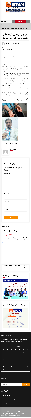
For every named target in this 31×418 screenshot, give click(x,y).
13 (15, 359)
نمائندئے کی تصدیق (5, 411)
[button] (13, 21)
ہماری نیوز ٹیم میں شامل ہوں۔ (9, 403)
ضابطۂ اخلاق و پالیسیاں (6, 391)
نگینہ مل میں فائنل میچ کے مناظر (13, 230)
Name (6, 194)
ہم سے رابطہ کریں (20, 413)
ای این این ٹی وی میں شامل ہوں (9, 399)
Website (6, 209)
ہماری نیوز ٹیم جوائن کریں (7, 413)
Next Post (5, 226)
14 (19, 359)
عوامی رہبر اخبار (16, 411)
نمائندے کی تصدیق (5, 395)
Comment (7, 173)
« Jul (2, 374)
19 (11, 363)
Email (6, 201)
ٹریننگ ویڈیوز (4, 415)
